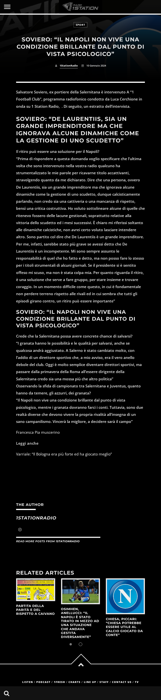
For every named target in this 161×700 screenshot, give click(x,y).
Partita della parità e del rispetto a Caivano (35, 610)
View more (35, 589)
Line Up (90, 682)
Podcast (43, 682)
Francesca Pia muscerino (38, 432)
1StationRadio (69, 65)
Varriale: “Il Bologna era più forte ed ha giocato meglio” (64, 454)
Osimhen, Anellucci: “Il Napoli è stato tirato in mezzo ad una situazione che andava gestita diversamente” (80, 623)
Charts (74, 682)
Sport (80, 24)
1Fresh (59, 682)
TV (137, 682)
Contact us (122, 682)
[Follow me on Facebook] (20, 530)
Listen (27, 682)
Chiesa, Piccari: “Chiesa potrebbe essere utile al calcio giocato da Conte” (124, 627)
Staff (104, 682)
